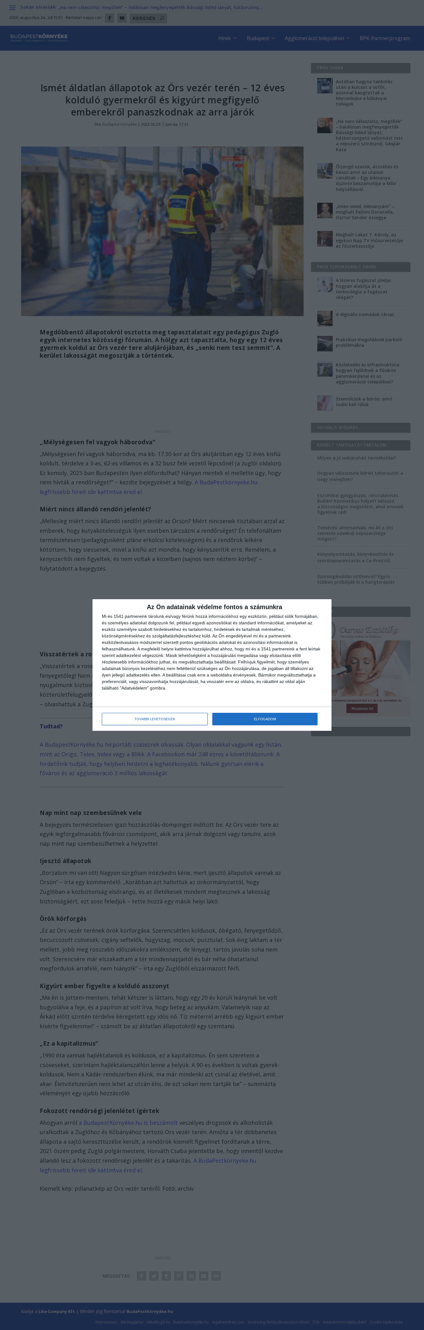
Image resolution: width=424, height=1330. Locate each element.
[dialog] (212, 665)
